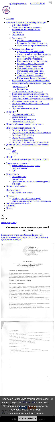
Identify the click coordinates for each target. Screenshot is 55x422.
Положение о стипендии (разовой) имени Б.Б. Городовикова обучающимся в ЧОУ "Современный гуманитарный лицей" (24, 237)
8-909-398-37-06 (37, 4)
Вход (15, 222)
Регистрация (7, 222)
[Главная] (6, 14)
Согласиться (27, 418)
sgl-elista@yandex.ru (18, 4)
